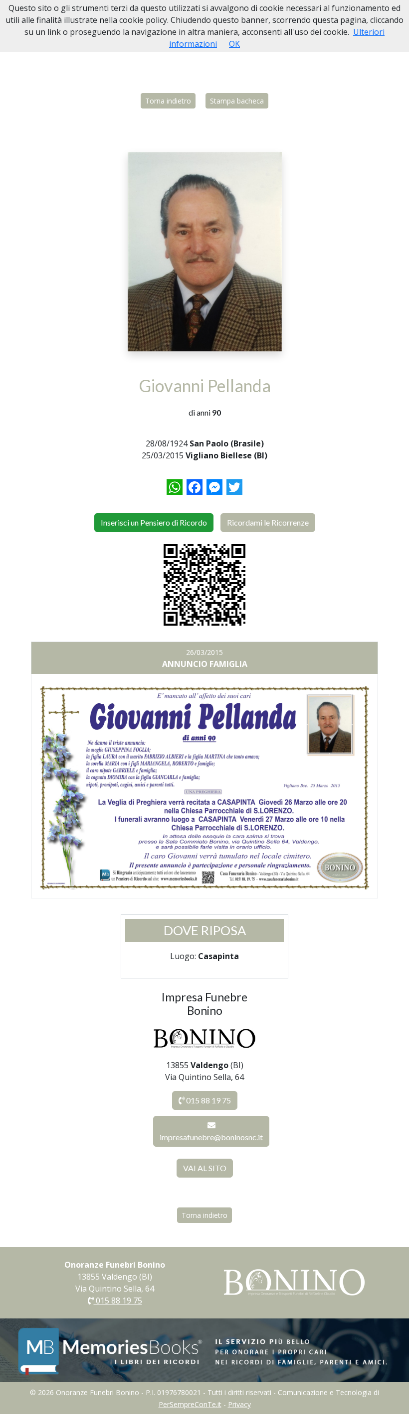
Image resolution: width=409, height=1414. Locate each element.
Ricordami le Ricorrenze (268, 522)
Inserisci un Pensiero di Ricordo (154, 522)
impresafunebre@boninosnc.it (211, 1137)
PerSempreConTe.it (190, 1404)
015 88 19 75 (208, 1100)
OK (234, 43)
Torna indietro (168, 101)
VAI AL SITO (204, 1168)
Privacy (239, 1404)
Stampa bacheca (237, 101)
